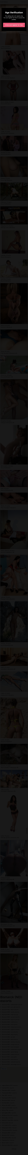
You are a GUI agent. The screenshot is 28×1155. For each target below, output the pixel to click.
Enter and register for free (14, 25)
